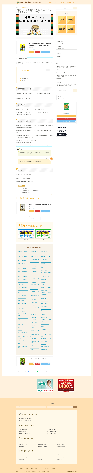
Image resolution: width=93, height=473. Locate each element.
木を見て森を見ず (44, 284)
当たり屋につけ (44, 251)
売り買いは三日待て (22, 260)
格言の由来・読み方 (26, 73)
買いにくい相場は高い (22, 271)
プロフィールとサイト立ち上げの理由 (43, 471)
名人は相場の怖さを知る (46, 338)
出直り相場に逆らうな (34, 317)
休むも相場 (43, 343)
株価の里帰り (44, 279)
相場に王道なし (44, 303)
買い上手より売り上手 (34, 268)
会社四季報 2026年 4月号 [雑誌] (66, 112)
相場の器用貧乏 (44, 306)
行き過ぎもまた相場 (34, 254)
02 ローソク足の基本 (23, 444)
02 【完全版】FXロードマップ (25, 420)
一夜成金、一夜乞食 (34, 256)
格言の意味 (24, 76)
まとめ (23, 80)
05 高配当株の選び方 (42, 444)
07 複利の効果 (59, 454)
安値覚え (31, 345)
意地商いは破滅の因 (45, 254)
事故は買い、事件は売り (23, 289)
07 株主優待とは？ (60, 442)
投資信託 (59, 56)
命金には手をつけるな (45, 256)
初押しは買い (32, 327)
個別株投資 (68, 2)
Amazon (31, 51)
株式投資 (51, 2)
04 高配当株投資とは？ (42, 442)
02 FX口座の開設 (22, 431)
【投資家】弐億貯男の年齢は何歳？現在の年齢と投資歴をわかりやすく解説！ (66, 72)
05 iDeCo (40, 457)
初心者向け (59, 50)
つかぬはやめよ (21, 308)
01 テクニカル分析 (22, 442)
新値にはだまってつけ (22, 295)
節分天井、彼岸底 (44, 301)
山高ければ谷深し (21, 340)
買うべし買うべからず (22, 274)
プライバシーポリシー (26, 471)
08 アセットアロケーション (62, 457)
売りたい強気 (44, 259)
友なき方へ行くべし (45, 323)
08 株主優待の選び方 (61, 444)
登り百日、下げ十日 (22, 322)
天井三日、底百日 (21, 311)
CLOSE (48, 70)
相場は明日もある (33, 311)
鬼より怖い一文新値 (22, 268)
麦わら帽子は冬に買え (34, 338)
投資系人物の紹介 (60, 59)
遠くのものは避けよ (34, 319)
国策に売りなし (21, 284)
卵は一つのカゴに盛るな (34, 314)
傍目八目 (19, 266)
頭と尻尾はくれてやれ (34, 251)
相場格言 (24, 7)
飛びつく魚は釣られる (34, 322)
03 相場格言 (21, 446)
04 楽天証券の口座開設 (51, 429)
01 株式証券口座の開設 (23, 429)
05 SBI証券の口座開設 (51, 431)
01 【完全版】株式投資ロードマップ (26, 418)
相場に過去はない (21, 300)
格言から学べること (26, 78)
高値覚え (19, 305)
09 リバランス (59, 459)
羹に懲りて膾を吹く (22, 254)
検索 (75, 406)
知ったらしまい (21, 292)
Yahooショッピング (45, 51)
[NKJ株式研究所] (24, 2)
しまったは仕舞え (33, 299)
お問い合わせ (18, 471)
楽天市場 (37, 51)
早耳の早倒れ (20, 324)
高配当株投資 (60, 48)
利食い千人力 (20, 343)
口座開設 (59, 53)
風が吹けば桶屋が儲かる (46, 276)
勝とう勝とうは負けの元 (23, 276)
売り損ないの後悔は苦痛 (34, 259)
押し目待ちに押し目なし (34, 266)
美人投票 (19, 327)
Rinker (34, 49)
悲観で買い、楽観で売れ (46, 331)
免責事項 (33, 471)
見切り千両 (20, 330)
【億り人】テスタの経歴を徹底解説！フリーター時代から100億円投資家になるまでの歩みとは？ (66, 85)
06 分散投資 (40, 459)
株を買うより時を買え (22, 279)
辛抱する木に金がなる (34, 302)
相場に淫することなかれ (34, 305)
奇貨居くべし (44, 282)
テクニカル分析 (61, 43)
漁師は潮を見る (44, 349)
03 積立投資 (21, 459)
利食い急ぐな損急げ (45, 346)
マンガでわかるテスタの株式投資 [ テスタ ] (39, 359)
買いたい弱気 (44, 270)
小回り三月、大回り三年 (23, 287)
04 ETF (39, 454)
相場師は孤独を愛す (22, 297)
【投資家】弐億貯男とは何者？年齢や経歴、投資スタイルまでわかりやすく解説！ (66, 76)
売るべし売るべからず (22, 263)
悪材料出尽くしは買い (22, 251)
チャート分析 (61, 2)
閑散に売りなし (33, 282)
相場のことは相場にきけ (23, 303)
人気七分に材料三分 (34, 325)
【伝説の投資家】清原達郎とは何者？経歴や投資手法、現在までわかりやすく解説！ (66, 80)
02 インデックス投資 (23, 457)
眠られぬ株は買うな (45, 326)
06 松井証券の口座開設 (51, 433)
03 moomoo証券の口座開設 (24, 433)
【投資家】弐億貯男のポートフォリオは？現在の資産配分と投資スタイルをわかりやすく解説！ (66, 67)
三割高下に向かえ (44, 290)
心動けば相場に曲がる (34, 288)
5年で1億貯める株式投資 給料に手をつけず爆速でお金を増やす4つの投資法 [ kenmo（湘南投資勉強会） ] (40, 45)
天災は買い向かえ (44, 317)
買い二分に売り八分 (34, 271)
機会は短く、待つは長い (23, 281)
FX (55, 2)
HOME (17, 468)
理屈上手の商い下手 (34, 352)
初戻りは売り (44, 329)
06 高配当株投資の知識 (42, 446)
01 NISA (20, 454)
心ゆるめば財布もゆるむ (46, 287)
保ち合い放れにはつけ (45, 341)
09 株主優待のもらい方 (61, 446)
